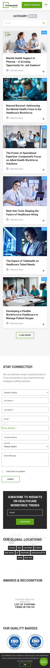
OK (25, 665)
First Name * (9, 401)
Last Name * (9, 410)
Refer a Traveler (32, 5)
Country (7, 443)
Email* (12, 513)
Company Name (10, 437)
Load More (25, 335)
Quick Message (10, 456)
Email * (7, 419)
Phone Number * (9, 428)
